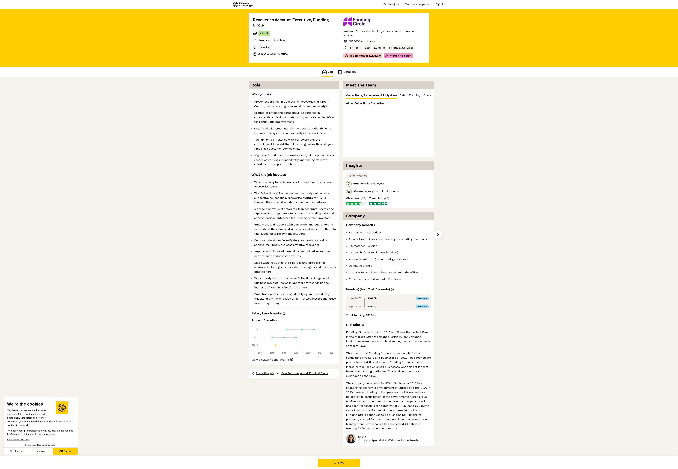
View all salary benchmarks (270, 359)
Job (330, 71)
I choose (40, 451)
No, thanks (16, 451)
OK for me (65, 451)
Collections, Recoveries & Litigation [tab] (371, 95)
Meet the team (400, 55)
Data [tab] (403, 95)
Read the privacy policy (18, 439)
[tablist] (388, 95)
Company (349, 71)
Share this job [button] (265, 373)
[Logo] (243, 4)
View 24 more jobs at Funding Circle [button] (304, 373)
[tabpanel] (388, 128)
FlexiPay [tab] (414, 95)
